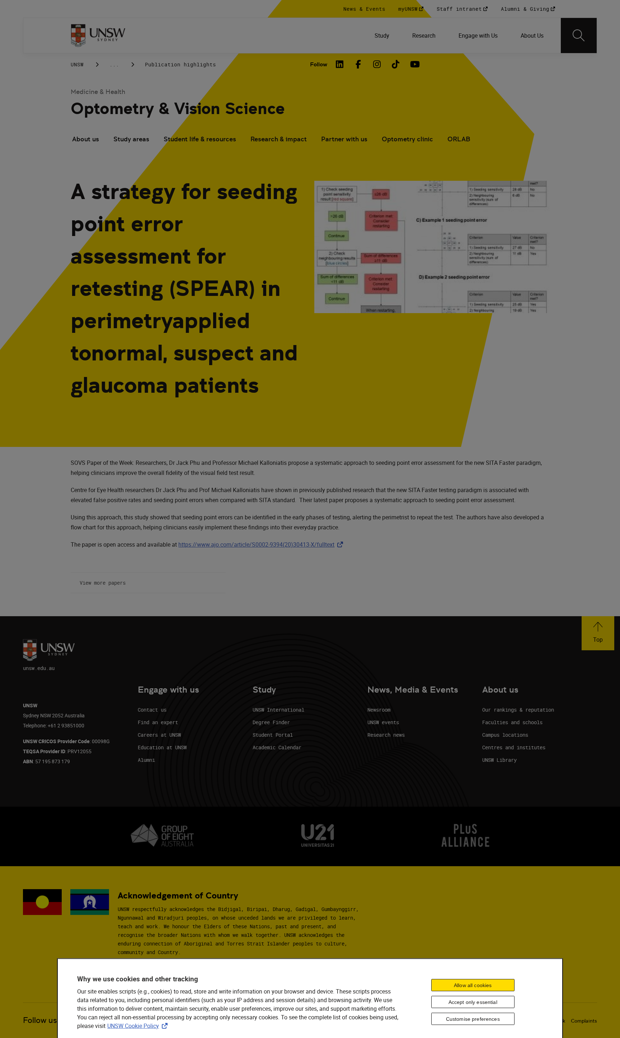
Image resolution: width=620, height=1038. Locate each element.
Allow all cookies (473, 985)
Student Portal (273, 734)
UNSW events (383, 722)
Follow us (40, 1020)
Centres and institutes (513, 747)
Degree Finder (271, 722)
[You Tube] (414, 64)
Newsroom (378, 709)
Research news (386, 734)
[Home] (98, 35)
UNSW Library (499, 759)
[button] (598, 633)
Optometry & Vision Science (178, 108)
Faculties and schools (512, 722)
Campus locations (505, 734)
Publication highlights (180, 64)
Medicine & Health (98, 91)
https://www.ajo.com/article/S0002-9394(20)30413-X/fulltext (262, 544)
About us (85, 139)
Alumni (146, 759)
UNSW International (278, 709)
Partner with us (344, 139)
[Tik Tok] (395, 64)
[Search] (579, 35)
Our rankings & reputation (518, 709)
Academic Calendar (277, 747)
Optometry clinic (407, 139)
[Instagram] (376, 64)
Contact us (152, 709)
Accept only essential (472, 1002)
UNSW (77, 64)
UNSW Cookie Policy (138, 1025)
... (114, 64)
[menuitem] (382, 35)
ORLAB (458, 139)
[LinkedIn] (339, 64)
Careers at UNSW (159, 734)
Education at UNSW (162, 747)
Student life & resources (200, 139)
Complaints (584, 1021)
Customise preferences (473, 1019)
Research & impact (278, 139)
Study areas (131, 139)
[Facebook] (358, 64)
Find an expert (158, 722)
